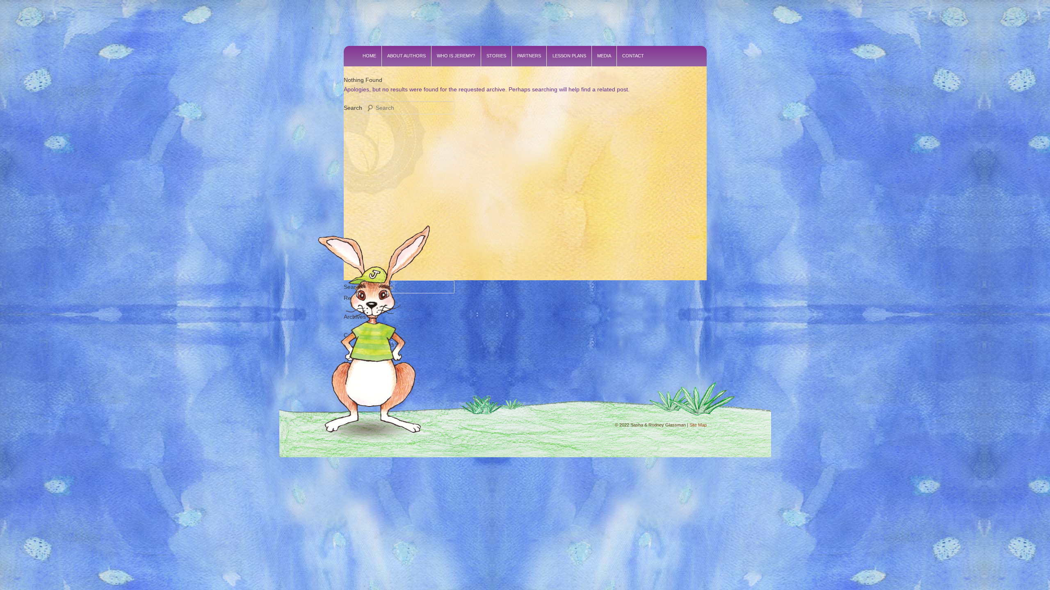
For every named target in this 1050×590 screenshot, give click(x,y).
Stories (496, 55)
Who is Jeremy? (456, 55)
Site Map (698, 424)
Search (353, 107)
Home (369, 55)
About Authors (406, 55)
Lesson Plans (569, 55)
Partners (529, 55)
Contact (633, 55)
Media (604, 55)
